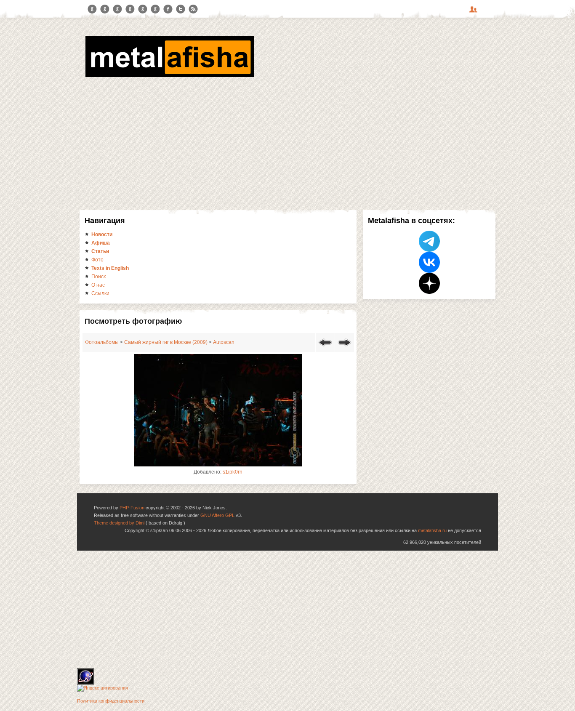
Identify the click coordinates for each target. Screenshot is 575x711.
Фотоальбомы (102, 342)
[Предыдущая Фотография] (325, 347)
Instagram (104, 9)
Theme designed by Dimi (119, 522)
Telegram (92, 9)
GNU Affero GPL (217, 515)
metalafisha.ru (432, 530)
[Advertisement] (287, 142)
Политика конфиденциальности (110, 700)
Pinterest (142, 9)
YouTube (130, 9)
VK (117, 9)
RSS (193, 9)
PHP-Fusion (132, 507)
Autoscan (223, 342)
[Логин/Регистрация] (474, 12)
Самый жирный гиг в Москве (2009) (166, 342)
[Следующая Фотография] (344, 347)
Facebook (168, 9)
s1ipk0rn (232, 471)
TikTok (155, 9)
